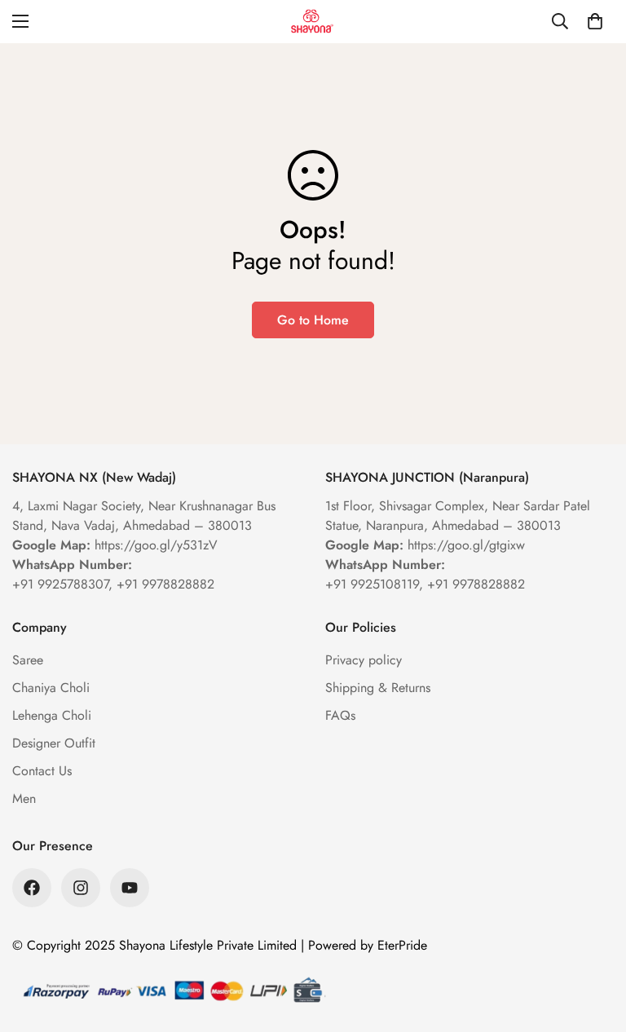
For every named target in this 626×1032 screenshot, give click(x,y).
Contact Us (42, 770)
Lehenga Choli (51, 715)
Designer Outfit (53, 743)
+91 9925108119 (372, 584)
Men (24, 798)
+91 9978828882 (165, 584)
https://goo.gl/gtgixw (466, 545)
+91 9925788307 (60, 584)
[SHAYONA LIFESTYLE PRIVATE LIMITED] (313, 21)
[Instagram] (80, 887)
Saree (27, 660)
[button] (595, 21)
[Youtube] (129, 887)
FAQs (340, 715)
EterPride (402, 945)
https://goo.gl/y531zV (156, 545)
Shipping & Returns (377, 687)
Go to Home (313, 320)
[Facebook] (31, 887)
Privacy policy (363, 660)
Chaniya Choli (51, 687)
